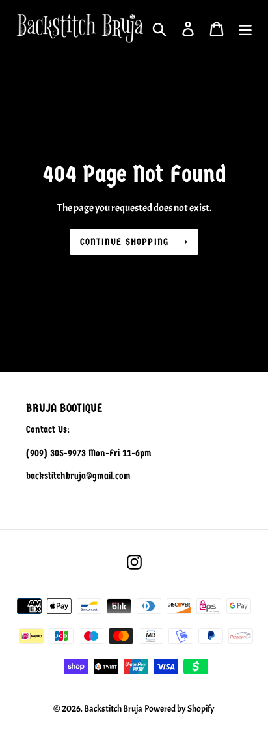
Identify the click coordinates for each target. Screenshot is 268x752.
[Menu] (245, 28)
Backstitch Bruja (113, 708)
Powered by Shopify (179, 708)
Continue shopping (124, 242)
